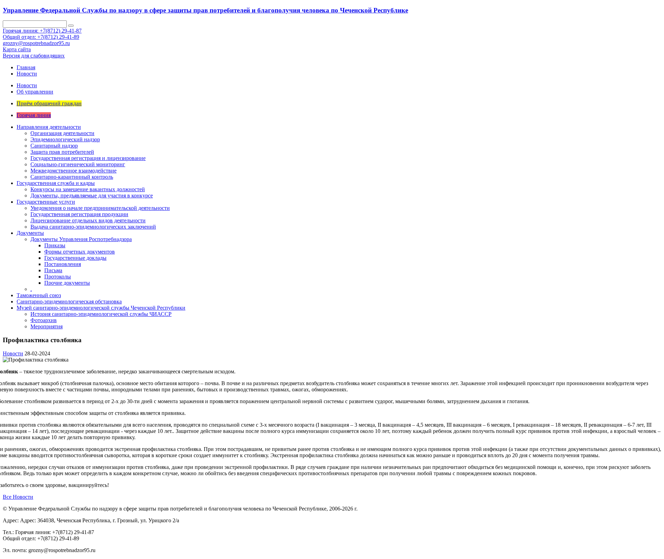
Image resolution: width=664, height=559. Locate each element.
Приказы (54, 245)
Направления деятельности (49, 127)
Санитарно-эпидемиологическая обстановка (69, 301)
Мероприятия (46, 326)
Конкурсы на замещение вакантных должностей (87, 189)
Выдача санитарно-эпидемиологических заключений (93, 227)
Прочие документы (67, 283)
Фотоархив (43, 320)
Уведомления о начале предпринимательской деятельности (100, 208)
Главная (26, 67)
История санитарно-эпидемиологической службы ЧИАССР (101, 314)
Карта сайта (17, 49)
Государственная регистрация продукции (79, 214)
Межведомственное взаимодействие (73, 171)
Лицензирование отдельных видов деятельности (88, 220)
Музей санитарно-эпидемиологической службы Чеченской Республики (101, 308)
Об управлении (35, 92)
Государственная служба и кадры (56, 183)
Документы (30, 233)
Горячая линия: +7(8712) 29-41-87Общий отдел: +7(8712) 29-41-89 (42, 34)
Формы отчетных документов (79, 252)
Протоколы (57, 277)
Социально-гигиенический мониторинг (77, 164)
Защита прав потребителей (62, 152)
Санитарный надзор (54, 146)
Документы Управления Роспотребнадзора (81, 239)
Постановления (62, 264)
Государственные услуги (46, 202)
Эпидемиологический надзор (65, 139)
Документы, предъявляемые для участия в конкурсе (91, 195)
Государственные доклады (75, 258)
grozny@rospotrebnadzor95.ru (36, 43)
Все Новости (18, 497)
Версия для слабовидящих (34, 56)
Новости (27, 74)
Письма (53, 270)
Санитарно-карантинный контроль (71, 177)
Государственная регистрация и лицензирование (88, 158)
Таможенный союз (39, 295)
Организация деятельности (62, 133)
